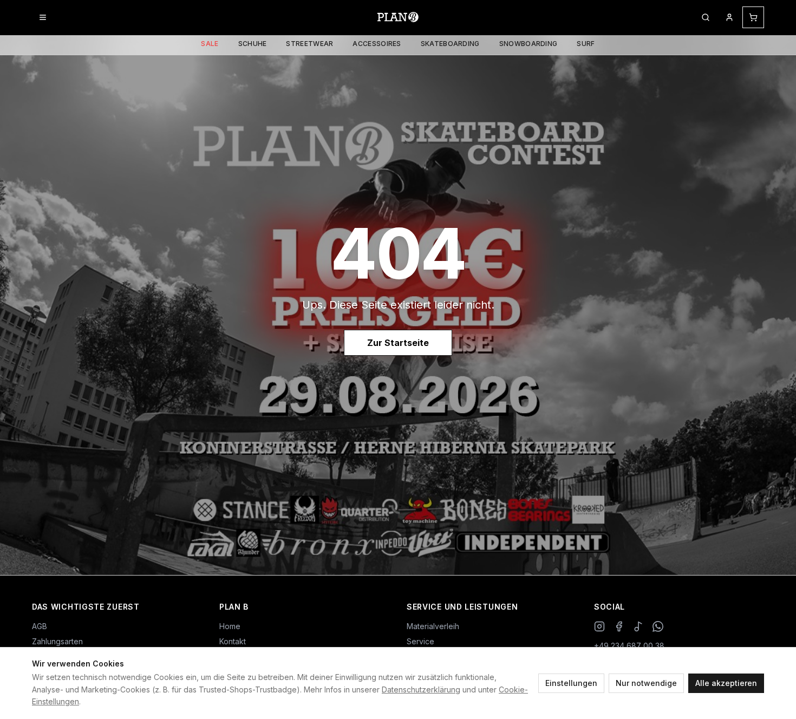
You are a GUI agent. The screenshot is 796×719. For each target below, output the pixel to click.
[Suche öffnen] (705, 17)
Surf (586, 44)
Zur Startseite (398, 342)
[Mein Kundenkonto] (729, 17)
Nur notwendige (646, 683)
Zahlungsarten (57, 641)
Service (420, 641)
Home (229, 626)
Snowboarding (528, 44)
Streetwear (309, 44)
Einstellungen (571, 683)
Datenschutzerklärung (421, 689)
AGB (39, 626)
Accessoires (377, 44)
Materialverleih (433, 626)
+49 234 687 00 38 (629, 645)
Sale (209, 44)
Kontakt (232, 641)
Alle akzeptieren (726, 683)
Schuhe (252, 44)
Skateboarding (450, 44)
